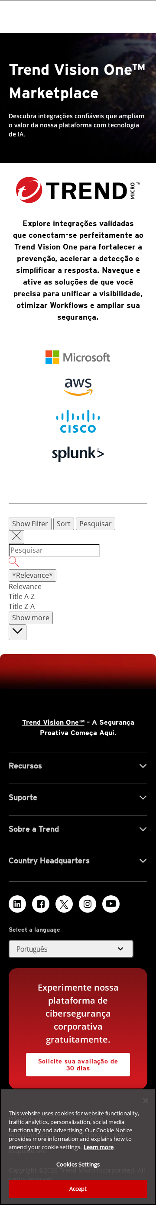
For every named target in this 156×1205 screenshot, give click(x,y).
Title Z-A (22, 606)
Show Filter (30, 523)
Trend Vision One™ (53, 722)
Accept (78, 1188)
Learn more (99, 1147)
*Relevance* (32, 575)
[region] (78, 1146)
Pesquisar (95, 523)
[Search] (78, 563)
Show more (30, 617)
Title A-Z (22, 596)
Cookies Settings (78, 1164)
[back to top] (17, 632)
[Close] (145, 1100)
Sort (64, 523)
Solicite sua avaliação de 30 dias (78, 1065)
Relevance (25, 586)
